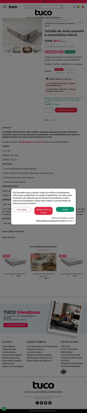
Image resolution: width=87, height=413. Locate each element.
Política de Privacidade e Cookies (62, 218)
